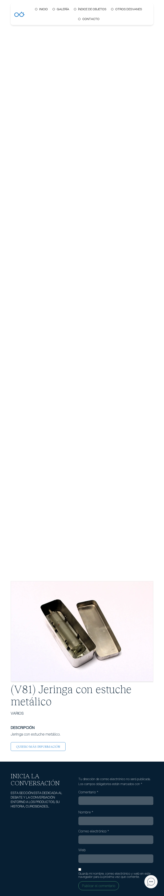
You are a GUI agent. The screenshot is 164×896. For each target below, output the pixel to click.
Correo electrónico (93, 831)
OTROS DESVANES (128, 9)
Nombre (85, 812)
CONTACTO (91, 19)
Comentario (88, 792)
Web (82, 850)
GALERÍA (63, 9)
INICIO (43, 9)
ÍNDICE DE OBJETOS (92, 9)
